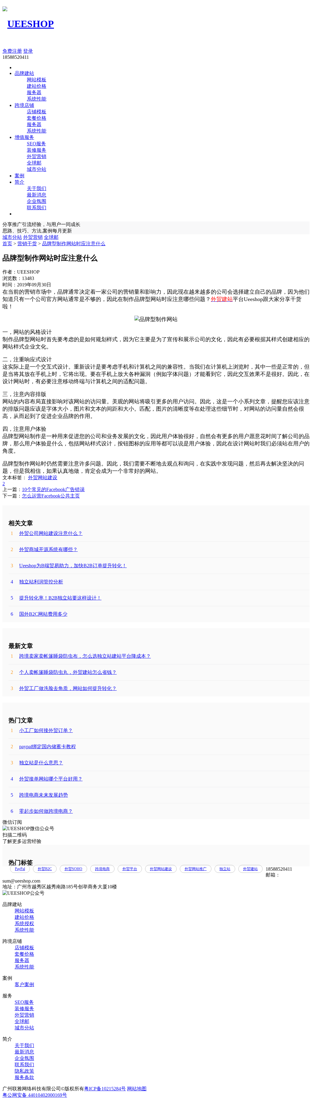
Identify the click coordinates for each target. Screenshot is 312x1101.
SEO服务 (36, 143)
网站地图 (137, 1088)
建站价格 (36, 86)
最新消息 (36, 194)
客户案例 (24, 984)
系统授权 (24, 923)
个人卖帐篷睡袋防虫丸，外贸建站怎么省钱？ (64, 672)
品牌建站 (24, 73)
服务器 (34, 92)
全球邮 (34, 162)
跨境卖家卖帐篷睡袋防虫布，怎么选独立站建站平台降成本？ (81, 656)
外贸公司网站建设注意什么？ (47, 533)
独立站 (224, 869)
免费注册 (12, 51)
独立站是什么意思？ (37, 762)
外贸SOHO (73, 869)
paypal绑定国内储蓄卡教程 (43, 746)
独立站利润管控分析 (37, 581)
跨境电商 (102, 869)
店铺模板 (36, 111)
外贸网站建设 (42, 477)
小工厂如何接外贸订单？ (42, 730)
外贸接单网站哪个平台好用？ (47, 778)
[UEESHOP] (28, 23)
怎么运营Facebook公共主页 (51, 495)
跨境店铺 (24, 105)
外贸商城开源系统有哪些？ (44, 549)
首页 (7, 243)
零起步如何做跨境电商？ (42, 811)
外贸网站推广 (196, 869)
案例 (19, 175)
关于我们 (36, 188)
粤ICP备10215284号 (105, 1088)
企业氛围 (36, 201)
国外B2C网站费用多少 (39, 614)
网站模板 (36, 79)
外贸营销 (36, 156)
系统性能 (36, 98)
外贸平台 (129, 869)
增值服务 (24, 137)
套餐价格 (36, 118)
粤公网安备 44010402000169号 (34, 1095)
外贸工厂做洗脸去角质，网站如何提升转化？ (64, 688)
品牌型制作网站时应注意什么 (73, 243)
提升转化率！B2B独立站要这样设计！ (56, 597)
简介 (19, 182)
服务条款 (24, 1077)
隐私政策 (24, 1071)
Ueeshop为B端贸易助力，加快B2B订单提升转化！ (69, 565)
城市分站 (36, 169)
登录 (28, 51)
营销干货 (27, 243)
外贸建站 (250, 869)
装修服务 (36, 150)
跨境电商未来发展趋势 (39, 795)
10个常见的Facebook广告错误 (53, 489)
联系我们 (36, 207)
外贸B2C (45, 869)
